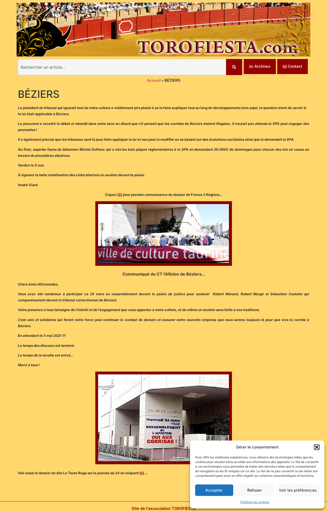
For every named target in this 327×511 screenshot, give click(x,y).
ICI (120, 195)
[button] (316, 447)
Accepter (214, 490)
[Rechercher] (234, 67)
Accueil (154, 80)
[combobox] (122, 67)
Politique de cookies (254, 502)
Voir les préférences (298, 490)
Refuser (254, 490)
